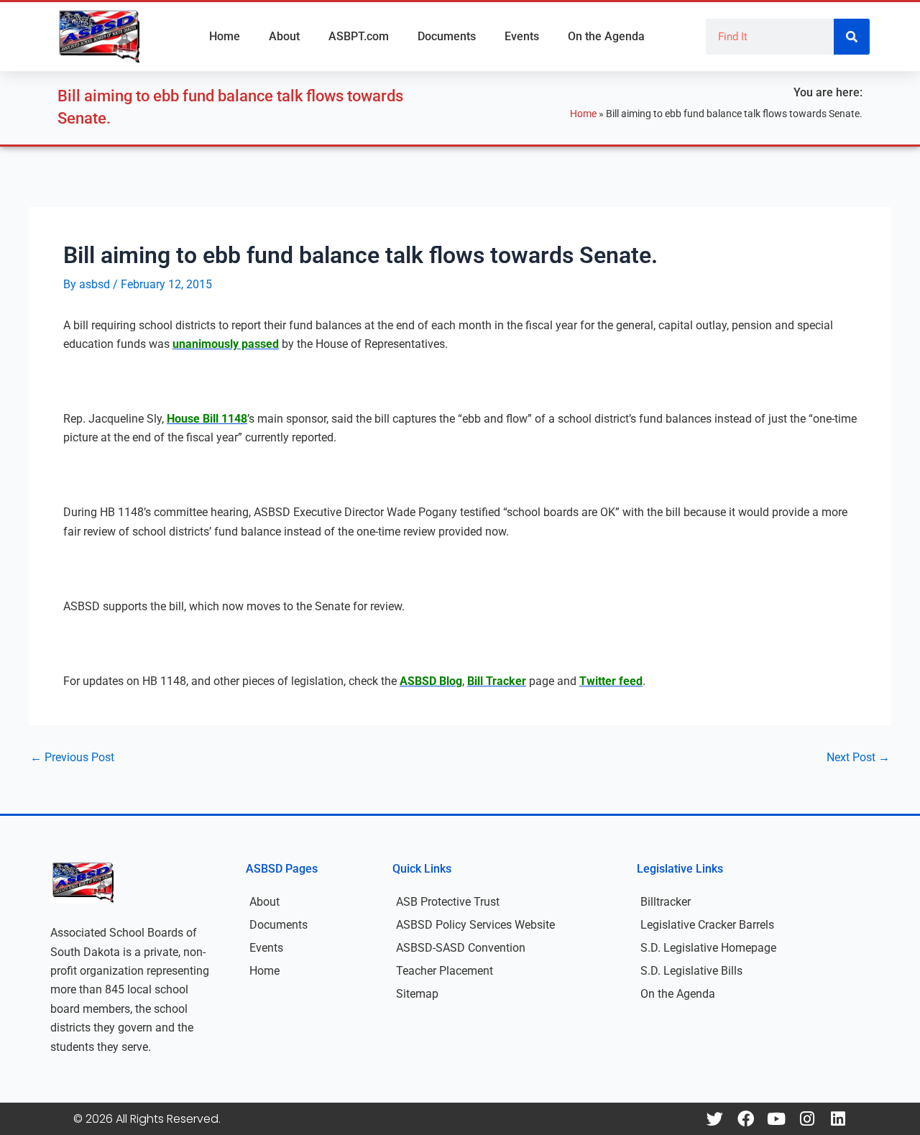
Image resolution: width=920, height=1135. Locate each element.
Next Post (858, 757)
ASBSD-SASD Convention (460, 948)
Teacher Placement (444, 971)
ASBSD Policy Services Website (475, 925)
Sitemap (417, 994)
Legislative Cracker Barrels (707, 925)
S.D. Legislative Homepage (708, 948)
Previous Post (72, 757)
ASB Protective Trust (448, 902)
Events (522, 36)
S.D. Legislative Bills (691, 971)
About (284, 36)
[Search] (852, 37)
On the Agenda (606, 36)
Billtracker (665, 902)
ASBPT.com (358, 36)
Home (224, 36)
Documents (447, 36)
